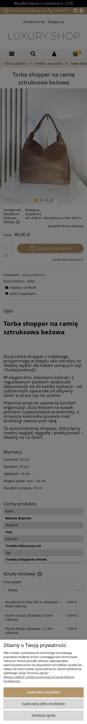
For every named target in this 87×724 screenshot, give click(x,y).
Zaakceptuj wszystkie (43, 692)
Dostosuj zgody (44, 715)
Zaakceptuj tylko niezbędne (43, 704)
